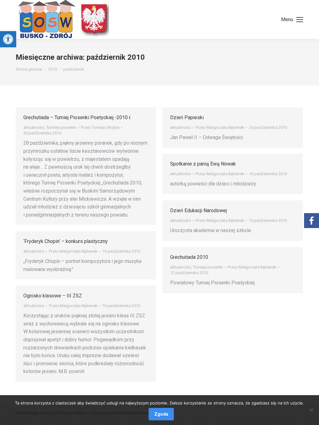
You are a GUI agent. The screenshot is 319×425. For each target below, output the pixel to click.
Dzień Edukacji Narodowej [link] (198, 210)
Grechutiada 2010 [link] (189, 257)
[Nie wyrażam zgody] (311, 410)
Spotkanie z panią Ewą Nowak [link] (203, 164)
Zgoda (161, 414)
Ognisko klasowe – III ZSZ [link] (52, 296)
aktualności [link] (33, 127)
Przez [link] (100, 127)
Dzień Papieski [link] (187, 117)
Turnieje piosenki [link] (61, 127)
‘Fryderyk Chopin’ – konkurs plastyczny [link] (65, 241)
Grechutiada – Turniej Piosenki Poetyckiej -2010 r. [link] (77, 117)
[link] (8, 39)
